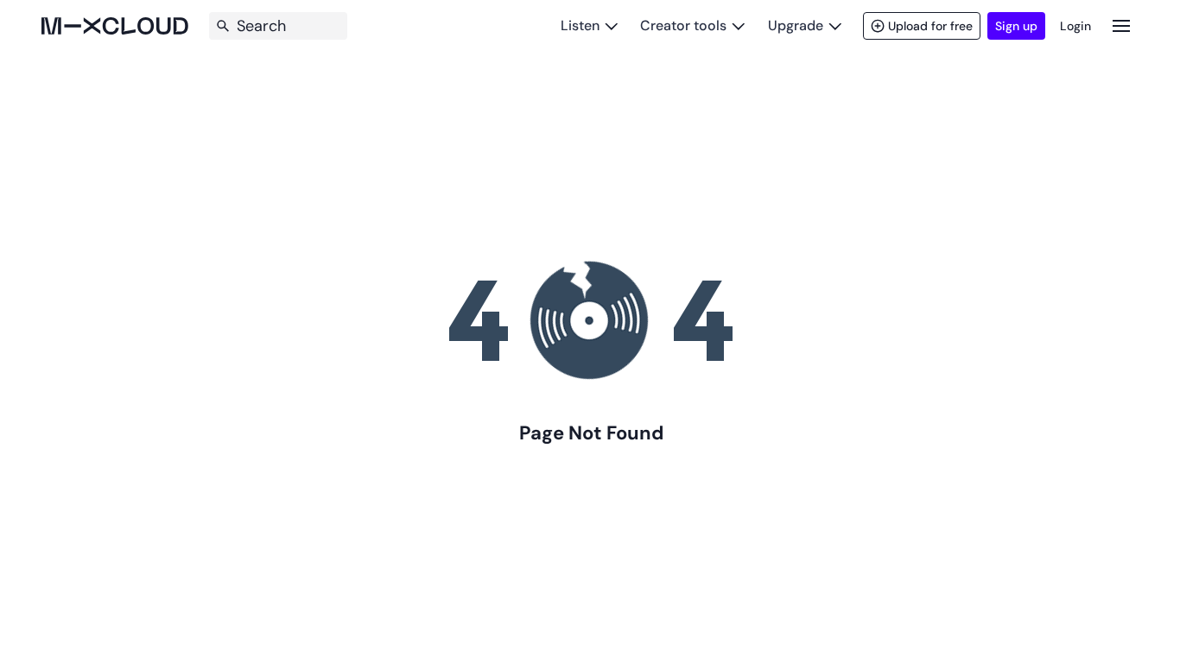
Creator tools (683, 25)
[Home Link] (114, 26)
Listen (580, 25)
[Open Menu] (1121, 25)
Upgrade (795, 25)
